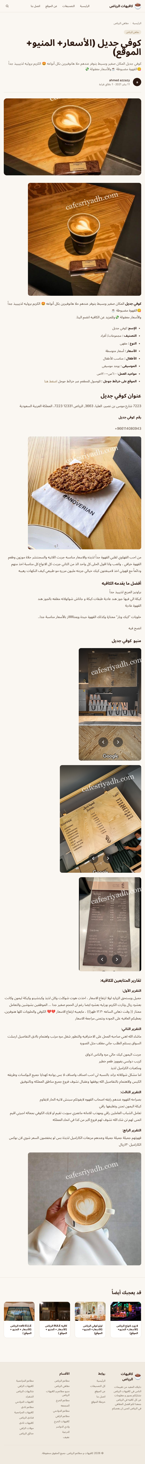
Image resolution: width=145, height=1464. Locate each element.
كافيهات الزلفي (26, 1385)
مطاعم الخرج (62, 1400)
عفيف (66, 1437)
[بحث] (7, 6)
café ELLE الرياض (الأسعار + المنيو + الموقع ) (21, 1329)
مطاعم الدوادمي (61, 1410)
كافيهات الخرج (61, 1421)
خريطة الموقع (98, 1401)
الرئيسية (84, 6)
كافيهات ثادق (26, 1422)
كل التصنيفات (97, 1385)
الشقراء (30, 1396)
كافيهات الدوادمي (24, 1401)
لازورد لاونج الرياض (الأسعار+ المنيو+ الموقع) (127, 1329)
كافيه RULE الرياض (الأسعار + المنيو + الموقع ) (56, 1329)
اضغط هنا (50, 381)
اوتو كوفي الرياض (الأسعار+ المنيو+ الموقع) (92, 1329)
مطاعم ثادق (27, 1407)
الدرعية (65, 1431)
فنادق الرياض (26, 1417)
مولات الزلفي (27, 1428)
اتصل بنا (35, 6)
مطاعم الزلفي (62, 1416)
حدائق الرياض (26, 1433)
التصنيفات (68, 6)
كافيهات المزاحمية (24, 1412)
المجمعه (65, 1405)
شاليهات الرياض (25, 1391)
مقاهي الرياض (121, 23)
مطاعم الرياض (62, 1380)
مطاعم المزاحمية (25, 1380)
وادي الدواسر (62, 1426)
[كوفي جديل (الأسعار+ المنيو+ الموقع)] (72, 239)
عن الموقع (51, 6)
